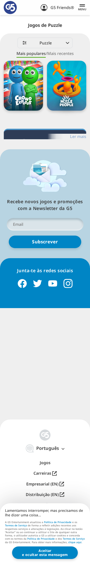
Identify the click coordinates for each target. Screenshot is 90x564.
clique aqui (75, 542)
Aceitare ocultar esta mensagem (45, 552)
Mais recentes (60, 53)
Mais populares (31, 53)
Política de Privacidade (58, 522)
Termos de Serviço (16, 525)
